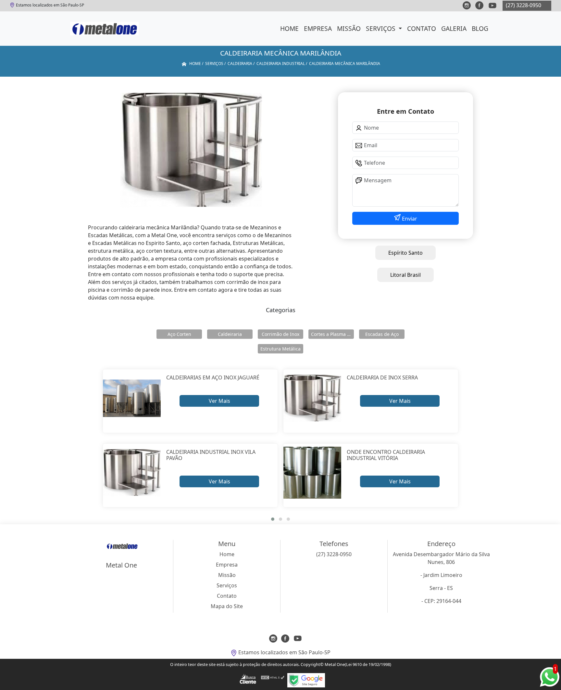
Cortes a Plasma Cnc (332, 334)
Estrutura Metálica (280, 349)
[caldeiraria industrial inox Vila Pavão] (132, 473)
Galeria (454, 28)
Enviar (409, 218)
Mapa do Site (227, 606)
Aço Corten (179, 334)
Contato (421, 28)
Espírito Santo (405, 252)
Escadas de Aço (382, 334)
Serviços (381, 28)
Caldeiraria (230, 334)
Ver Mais (219, 400)
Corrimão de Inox (280, 334)
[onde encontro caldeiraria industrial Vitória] (312, 473)
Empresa (318, 28)
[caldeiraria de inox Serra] (312, 398)
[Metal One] (104, 28)
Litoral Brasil (405, 274)
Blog (480, 28)
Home (289, 28)
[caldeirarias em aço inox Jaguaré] (132, 398)
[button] (273, 519)
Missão (349, 28)
